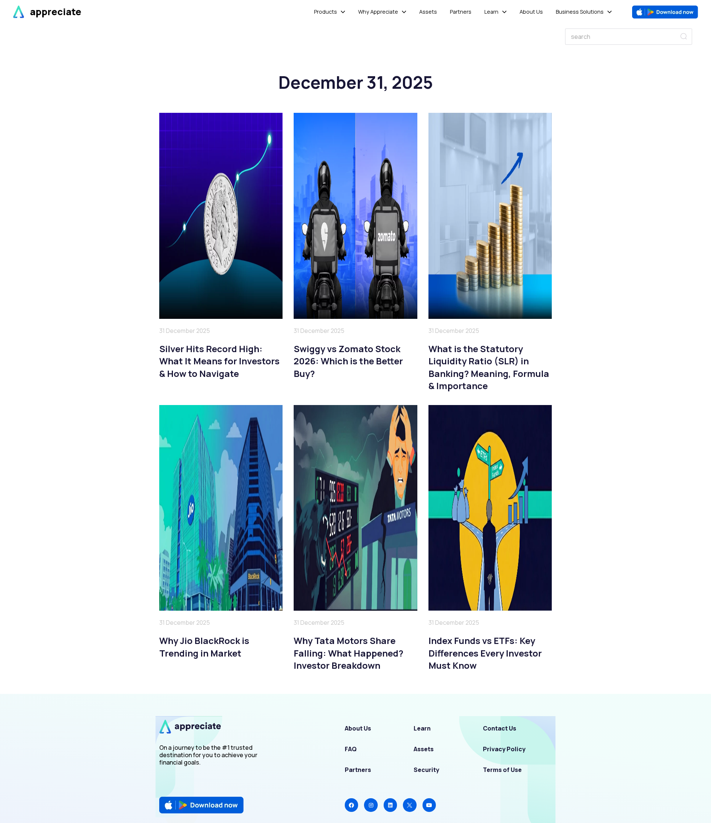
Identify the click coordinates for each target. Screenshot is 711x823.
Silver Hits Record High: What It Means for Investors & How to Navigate (219, 361)
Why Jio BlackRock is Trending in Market (204, 646)
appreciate (55, 11)
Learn (422, 728)
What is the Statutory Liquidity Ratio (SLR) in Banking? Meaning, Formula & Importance (488, 367)
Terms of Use (502, 770)
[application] (341, 12)
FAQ (351, 749)
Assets (424, 749)
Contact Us (499, 728)
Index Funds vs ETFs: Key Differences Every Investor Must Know (485, 652)
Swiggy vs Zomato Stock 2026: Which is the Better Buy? (348, 361)
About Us (358, 728)
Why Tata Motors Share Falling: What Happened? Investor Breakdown (348, 652)
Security (426, 770)
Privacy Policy (504, 749)
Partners (358, 770)
